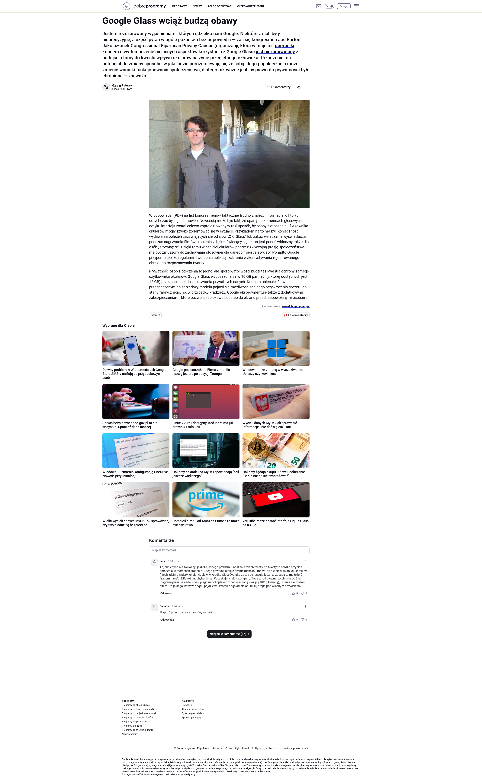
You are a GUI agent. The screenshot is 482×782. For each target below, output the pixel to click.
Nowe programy (130, 734)
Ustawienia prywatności (293, 748)
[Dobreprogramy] (152, 6)
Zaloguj (343, 6)
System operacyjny (191, 717)
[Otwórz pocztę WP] (319, 6)
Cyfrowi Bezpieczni (250, 6)
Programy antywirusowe (134, 721)
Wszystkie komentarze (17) (227, 634)
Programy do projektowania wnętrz (140, 713)
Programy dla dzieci (132, 725)
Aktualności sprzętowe (193, 709)
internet (155, 315)
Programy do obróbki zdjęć (135, 705)
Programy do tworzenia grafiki (137, 730)
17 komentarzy (280, 87)
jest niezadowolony (275, 51)
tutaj (193, 774)
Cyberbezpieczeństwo (193, 713)
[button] (329, 6)
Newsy (197, 6)
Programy (179, 6)
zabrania (235, 257)
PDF (178, 215)
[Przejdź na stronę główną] (126, 9)
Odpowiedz (167, 593)
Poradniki (187, 705)
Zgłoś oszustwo (219, 6)
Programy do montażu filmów (137, 717)
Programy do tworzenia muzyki (138, 709)
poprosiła (284, 45)
